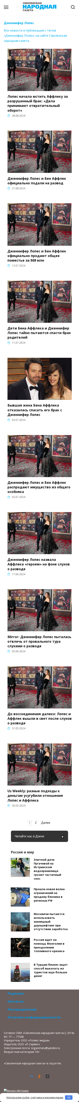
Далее (45, 823)
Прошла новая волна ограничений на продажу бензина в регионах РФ (49, 894)
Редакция (16, 993)
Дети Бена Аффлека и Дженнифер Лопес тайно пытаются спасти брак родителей (39, 333)
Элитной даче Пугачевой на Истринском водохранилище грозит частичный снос (47, 869)
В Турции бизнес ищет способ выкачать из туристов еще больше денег (51, 970)
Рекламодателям (22, 1009)
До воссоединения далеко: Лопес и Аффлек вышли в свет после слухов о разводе (39, 718)
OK (69, 1097)
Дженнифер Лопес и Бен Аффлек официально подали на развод (36, 180)
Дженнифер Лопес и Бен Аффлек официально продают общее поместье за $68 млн (36, 256)
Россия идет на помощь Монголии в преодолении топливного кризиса (49, 945)
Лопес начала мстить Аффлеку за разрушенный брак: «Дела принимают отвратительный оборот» (37, 103)
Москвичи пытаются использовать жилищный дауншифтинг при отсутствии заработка (51, 921)
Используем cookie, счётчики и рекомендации (35, 1097)
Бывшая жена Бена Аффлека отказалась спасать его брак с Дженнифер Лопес (34, 410)
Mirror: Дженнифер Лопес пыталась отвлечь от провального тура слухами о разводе (39, 641)
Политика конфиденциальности (34, 1017)
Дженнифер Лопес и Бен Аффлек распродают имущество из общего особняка (38, 487)
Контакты (16, 1001)
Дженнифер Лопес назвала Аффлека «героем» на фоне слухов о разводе (38, 564)
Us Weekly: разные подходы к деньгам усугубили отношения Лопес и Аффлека (35, 795)
